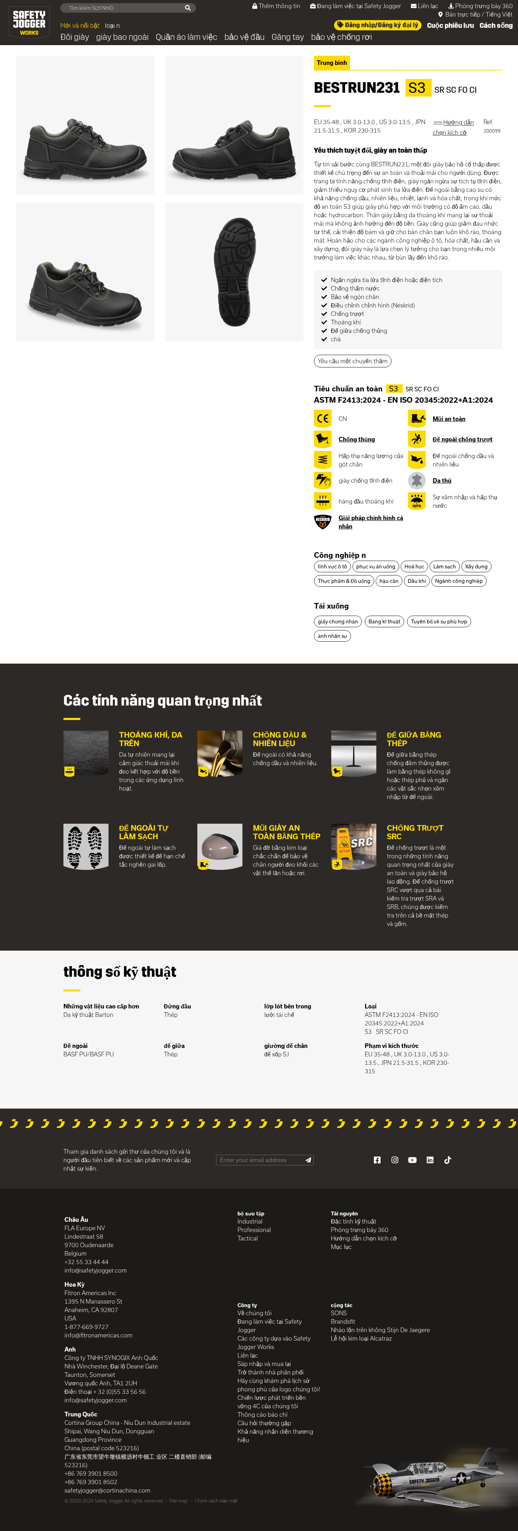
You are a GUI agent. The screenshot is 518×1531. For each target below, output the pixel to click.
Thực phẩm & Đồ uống (344, 581)
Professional (254, 1229)
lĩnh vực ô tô (332, 566)
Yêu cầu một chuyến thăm (353, 361)
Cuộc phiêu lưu (450, 25)
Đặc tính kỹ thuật (353, 1221)
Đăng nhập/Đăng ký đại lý (381, 25)
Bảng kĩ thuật (384, 621)
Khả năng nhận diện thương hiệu (275, 1435)
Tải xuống (331, 606)
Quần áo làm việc (186, 37)
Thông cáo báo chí (263, 1414)
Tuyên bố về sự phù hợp (439, 621)
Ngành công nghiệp (459, 581)
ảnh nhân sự (332, 636)
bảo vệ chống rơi (341, 37)
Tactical (248, 1238)
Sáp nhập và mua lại (264, 1363)
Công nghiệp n (340, 555)
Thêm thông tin (279, 5)
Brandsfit (343, 1321)
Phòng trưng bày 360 (484, 5)
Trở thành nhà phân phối (271, 1372)
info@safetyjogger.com (95, 1270)
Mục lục (341, 1246)
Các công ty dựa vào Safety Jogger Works (274, 1342)
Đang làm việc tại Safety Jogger (359, 5)
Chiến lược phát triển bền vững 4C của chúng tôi (272, 1401)
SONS (339, 1313)
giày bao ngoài (122, 37)
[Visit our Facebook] (377, 1160)
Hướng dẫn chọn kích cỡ (364, 1238)
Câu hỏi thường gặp (264, 1423)
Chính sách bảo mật (216, 1500)
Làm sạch (444, 566)
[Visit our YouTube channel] (412, 1160)
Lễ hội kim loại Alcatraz (361, 1338)
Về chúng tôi (255, 1313)
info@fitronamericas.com (98, 1335)
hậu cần (389, 581)
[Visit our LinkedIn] (430, 1160)
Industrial (250, 1221)
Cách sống (496, 25)
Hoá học (414, 566)
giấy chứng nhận (338, 621)
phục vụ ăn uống (375, 566)
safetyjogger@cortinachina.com (107, 1490)
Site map (178, 1500)
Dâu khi (417, 581)
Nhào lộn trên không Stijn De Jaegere (380, 1329)
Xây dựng (476, 566)
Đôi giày (74, 37)
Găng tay (288, 37)
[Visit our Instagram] (395, 1160)
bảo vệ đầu (244, 37)
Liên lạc (428, 5)
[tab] (408, 556)
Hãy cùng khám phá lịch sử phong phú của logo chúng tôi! (279, 1384)
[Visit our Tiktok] (447, 1160)
